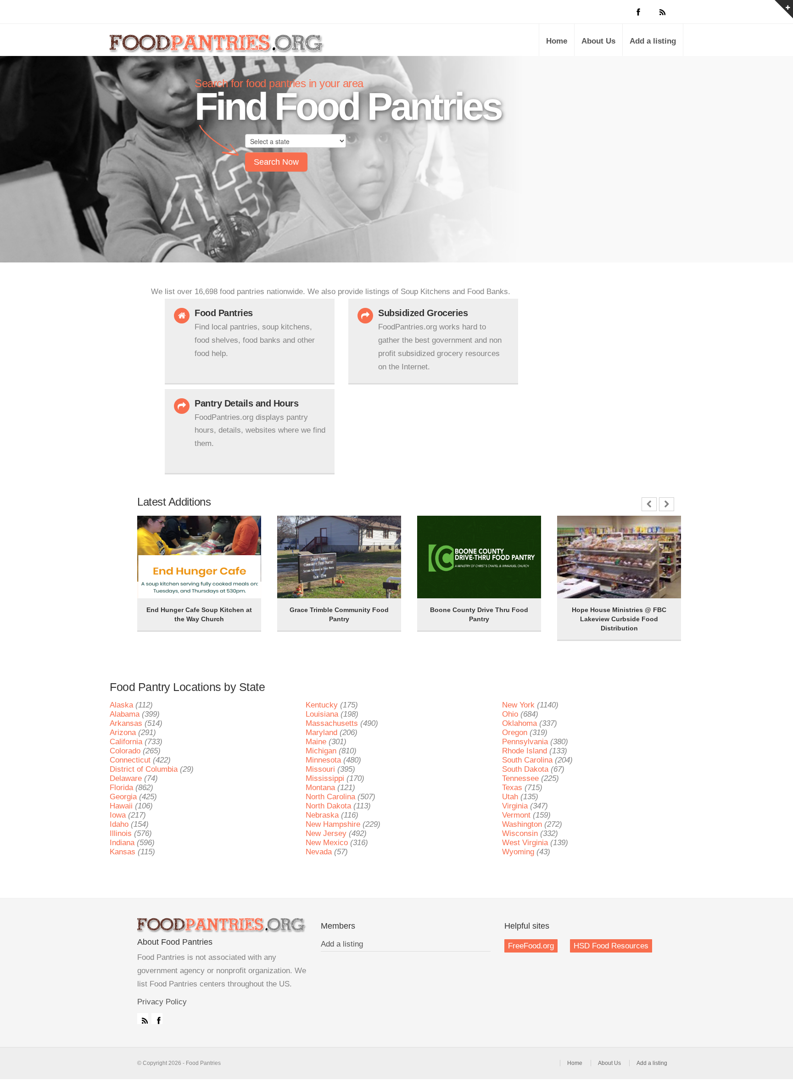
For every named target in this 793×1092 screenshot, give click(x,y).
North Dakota (328, 806)
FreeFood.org (531, 946)
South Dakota (525, 769)
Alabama (125, 714)
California (126, 741)
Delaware (126, 778)
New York (518, 705)
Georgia (123, 796)
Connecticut (130, 760)
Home (556, 41)
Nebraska (322, 815)
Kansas (122, 851)
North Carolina (330, 796)
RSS (142, 1018)
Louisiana (322, 714)
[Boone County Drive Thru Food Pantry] (440, 528)
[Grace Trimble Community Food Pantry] (300, 528)
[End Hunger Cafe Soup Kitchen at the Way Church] (160, 528)
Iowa (118, 815)
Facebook (156, 1018)
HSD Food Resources (611, 946)
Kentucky (322, 705)
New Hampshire (333, 824)
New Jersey (326, 833)
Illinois (121, 833)
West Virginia (525, 842)
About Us (598, 41)
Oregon (514, 732)
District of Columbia (144, 769)
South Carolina (527, 760)
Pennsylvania (525, 741)
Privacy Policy (162, 1001)
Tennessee (520, 778)
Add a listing (653, 41)
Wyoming (518, 851)
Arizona (123, 732)
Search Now (276, 162)
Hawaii (121, 806)
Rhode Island (524, 751)
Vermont (516, 815)
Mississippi (325, 778)
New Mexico (327, 842)
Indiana (122, 842)
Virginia (515, 806)
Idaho (119, 824)
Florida (121, 787)
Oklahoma (519, 723)
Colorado (125, 751)
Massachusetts (332, 723)
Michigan (321, 751)
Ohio (510, 714)
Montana (320, 787)
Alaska (121, 705)
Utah (510, 796)
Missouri (320, 769)
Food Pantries (217, 47)
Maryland (321, 732)
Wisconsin (520, 833)
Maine (316, 741)
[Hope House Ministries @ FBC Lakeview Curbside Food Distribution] (580, 528)
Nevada (319, 851)
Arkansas (126, 723)
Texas (512, 787)
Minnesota (323, 760)
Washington (522, 824)
